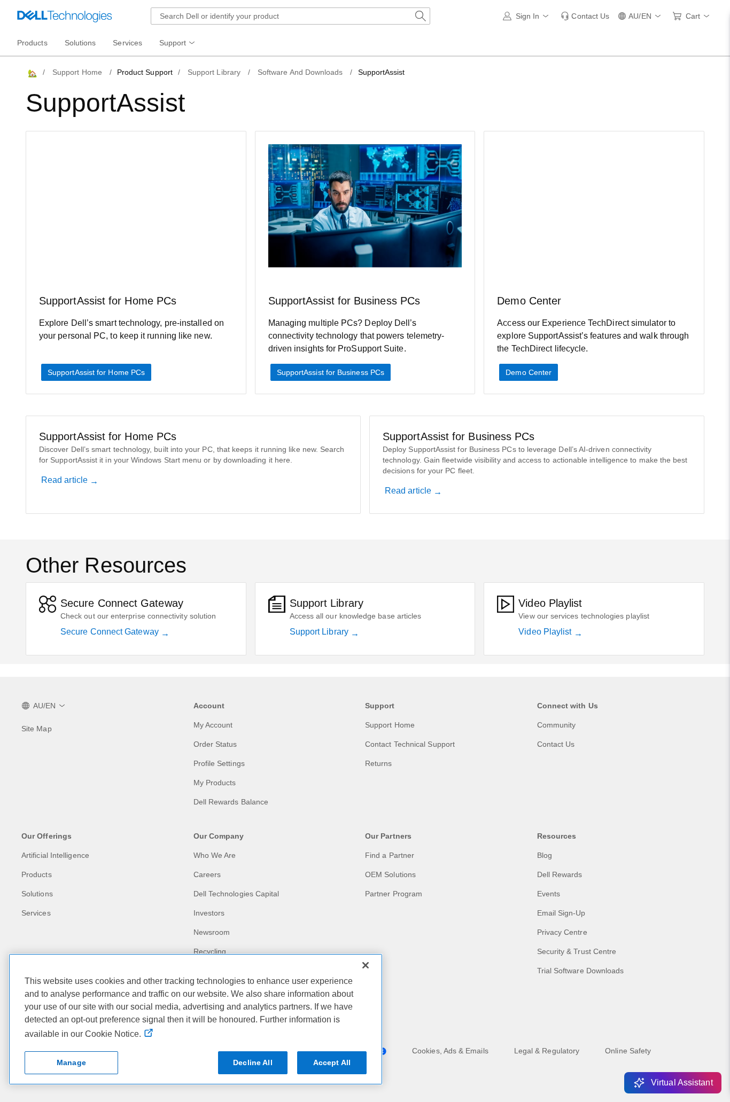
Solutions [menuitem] (80, 42)
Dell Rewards (560, 874)
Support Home (77, 72)
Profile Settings (219, 763)
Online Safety (628, 1050)
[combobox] (290, 16)
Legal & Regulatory (546, 1050)
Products (36, 874)
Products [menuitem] (32, 42)
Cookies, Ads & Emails (450, 1050)
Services (36, 913)
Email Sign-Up (561, 913)
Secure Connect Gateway (110, 631)
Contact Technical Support (410, 744)
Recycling (210, 951)
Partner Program (393, 893)
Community (556, 725)
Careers (207, 874)
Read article (65, 479)
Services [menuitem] (127, 42)
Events (548, 893)
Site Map (36, 728)
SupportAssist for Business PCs (330, 372)
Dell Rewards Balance (231, 802)
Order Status (215, 744)
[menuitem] (178, 43)
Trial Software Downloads (580, 970)
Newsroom (211, 932)
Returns (378, 763)
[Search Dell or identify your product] (421, 16)
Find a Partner (389, 855)
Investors (209, 913)
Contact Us (556, 744)
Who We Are (214, 855)
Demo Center (529, 372)
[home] (31, 72)
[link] (584, 16)
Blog (544, 855)
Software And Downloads (300, 72)
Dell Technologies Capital (236, 893)
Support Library (214, 72)
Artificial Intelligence (55, 855)
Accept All (332, 1062)
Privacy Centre (562, 932)
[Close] (365, 965)
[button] (528, 16)
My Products (214, 782)
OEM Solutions (390, 874)
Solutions (37, 893)
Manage (71, 1062)
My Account (213, 725)
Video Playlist (545, 631)
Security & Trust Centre (577, 951)
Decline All (253, 1062)
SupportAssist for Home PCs (96, 372)
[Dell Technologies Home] (65, 16)
